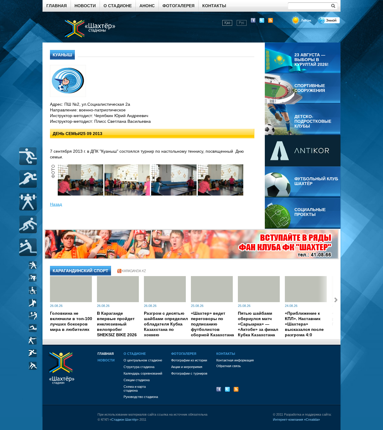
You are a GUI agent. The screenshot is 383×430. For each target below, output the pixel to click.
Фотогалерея (178, 5)
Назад (56, 204)
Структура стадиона (139, 367)
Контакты (214, 5)
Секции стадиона (137, 380)
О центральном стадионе (143, 360)
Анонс (147, 5)
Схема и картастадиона (135, 388)
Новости (85, 5)
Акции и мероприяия (186, 367)
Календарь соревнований (143, 373)
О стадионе (118, 5)
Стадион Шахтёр (124, 419)
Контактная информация (235, 360)
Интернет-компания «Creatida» (296, 419)
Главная (56, 5)
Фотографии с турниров (189, 373)
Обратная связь (228, 366)
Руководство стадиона (141, 397)
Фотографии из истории (189, 360)
